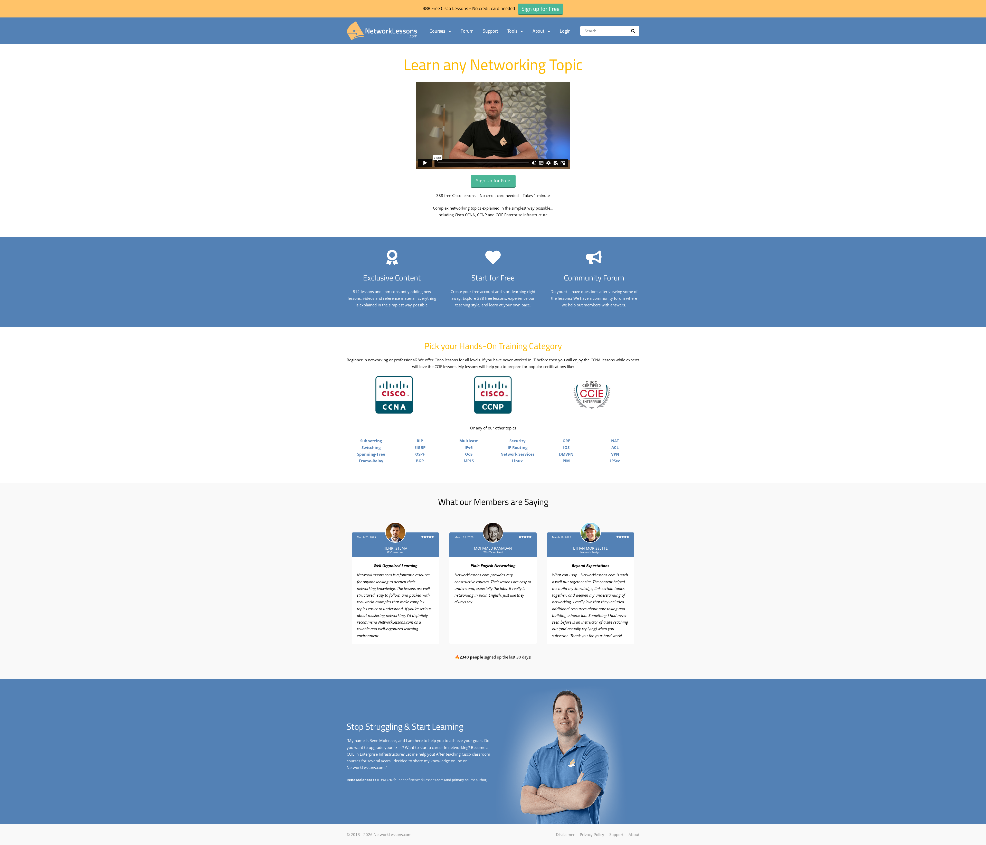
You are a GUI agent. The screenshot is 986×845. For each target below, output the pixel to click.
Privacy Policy (592, 834)
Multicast (468, 440)
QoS (468, 454)
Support (490, 30)
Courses (437, 30)
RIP (420, 440)
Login (565, 30)
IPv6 (468, 447)
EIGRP (419, 447)
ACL (615, 447)
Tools (512, 30)
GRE (566, 440)
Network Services (517, 454)
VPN (615, 454)
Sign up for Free (493, 180)
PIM (566, 460)
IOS (566, 447)
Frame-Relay (371, 460)
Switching (371, 447)
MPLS (469, 460)
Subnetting (371, 440)
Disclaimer (565, 834)
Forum (467, 30)
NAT (615, 440)
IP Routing (517, 447)
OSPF (420, 454)
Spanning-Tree (371, 454)
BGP (420, 460)
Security (517, 440)
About (538, 30)
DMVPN (566, 454)
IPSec (615, 460)
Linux (517, 460)
